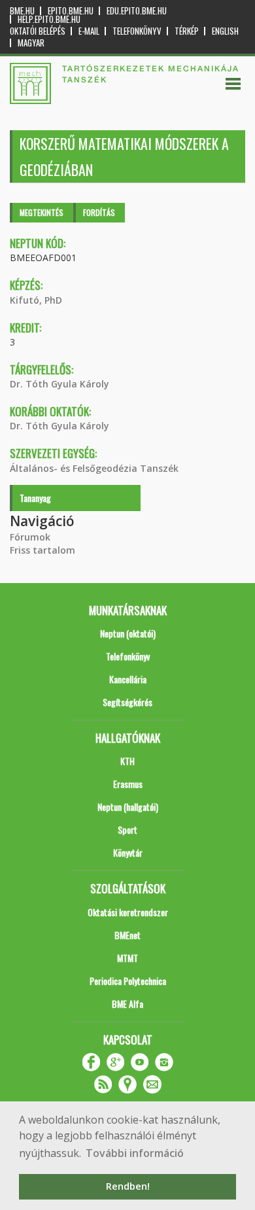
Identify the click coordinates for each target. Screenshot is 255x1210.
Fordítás (99, 212)
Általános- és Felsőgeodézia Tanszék (94, 468)
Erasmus (128, 784)
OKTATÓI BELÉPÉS (37, 31)
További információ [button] (135, 1153)
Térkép (187, 31)
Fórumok (30, 537)
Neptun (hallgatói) (127, 806)
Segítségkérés (127, 702)
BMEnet (127, 935)
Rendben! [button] (128, 1186)
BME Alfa (127, 1003)
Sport (127, 829)
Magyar (31, 43)
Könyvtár (128, 852)
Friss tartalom (42, 550)
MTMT (127, 958)
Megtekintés (41, 212)
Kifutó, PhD (36, 300)
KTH (127, 761)
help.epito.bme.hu (49, 19)
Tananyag (35, 498)
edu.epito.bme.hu (137, 11)
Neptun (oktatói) (128, 633)
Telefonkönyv (137, 31)
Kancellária (127, 679)
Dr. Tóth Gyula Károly (59, 384)
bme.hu (22, 11)
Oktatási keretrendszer (128, 912)
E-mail (88, 31)
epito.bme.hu (71, 11)
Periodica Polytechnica (128, 981)
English (225, 31)
